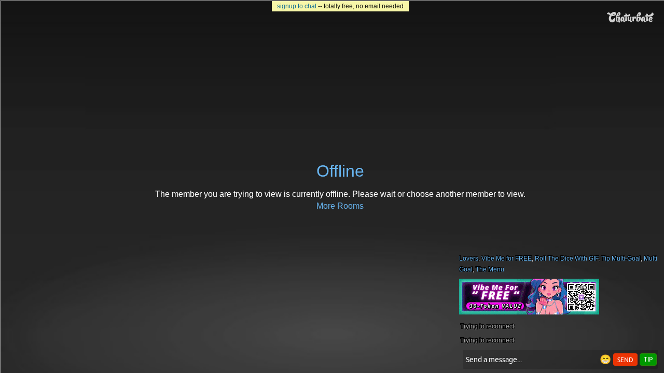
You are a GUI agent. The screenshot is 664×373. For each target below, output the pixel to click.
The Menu (490, 269)
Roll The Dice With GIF (566, 258)
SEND (625, 360)
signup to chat (296, 6)
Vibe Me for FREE (506, 258)
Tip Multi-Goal (621, 258)
